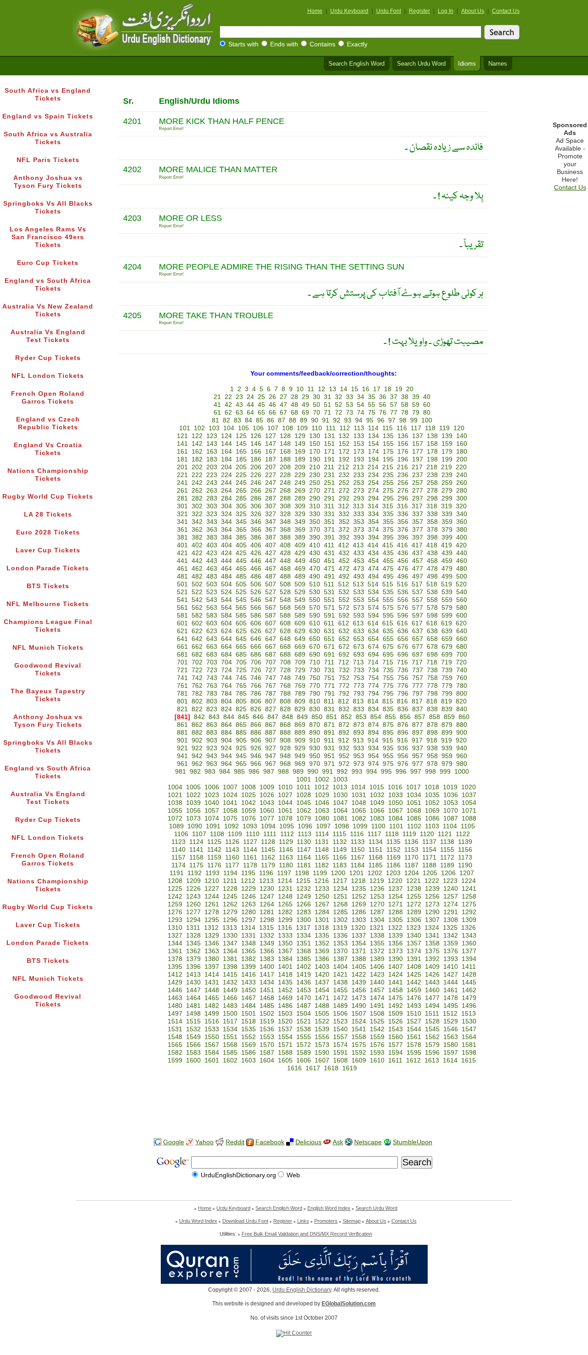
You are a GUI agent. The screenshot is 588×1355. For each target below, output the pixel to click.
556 (402, 599)
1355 (377, 943)
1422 (358, 974)
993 (356, 771)
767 (270, 685)
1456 (358, 990)
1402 (303, 966)
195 (388, 459)
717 (417, 662)
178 (432, 451)
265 (241, 490)
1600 (193, 1060)
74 (360, 412)
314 (373, 506)
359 (446, 521)
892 (344, 732)
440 (461, 553)
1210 (211, 880)
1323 (413, 927)
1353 (340, 943)
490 (314, 576)
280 (461, 490)
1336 (340, 935)
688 (285, 654)
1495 (450, 1005)
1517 (230, 1021)
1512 (450, 1013)
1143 (232, 849)
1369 (322, 951)
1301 (322, 919)
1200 (338, 873)
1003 (340, 779)
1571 (285, 1044)
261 (182, 490)
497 (417, 576)
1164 (304, 857)
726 (255, 670)
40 (426, 397)
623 (211, 631)
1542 (377, 1029)
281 (182, 498)
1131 (322, 841)
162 (197, 451)
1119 (409, 834)
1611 (395, 1060)
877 (417, 724)
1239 (432, 888)
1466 (230, 998)
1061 (285, 810)
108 (287, 428)
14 (343, 389)
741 (182, 678)
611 (329, 623)
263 (211, 490)
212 (343, 467)
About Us (472, 11)
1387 (340, 959)
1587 (267, 1052)
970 (314, 763)
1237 (395, 888)
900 (461, 732)
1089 (176, 826)
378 (432, 529)
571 (329, 607)
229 (299, 475)
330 (314, 514)
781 (182, 693)
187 (270, 459)
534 (373, 592)
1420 (322, 974)
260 (461, 482)
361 (182, 529)
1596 (432, 1052)
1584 (211, 1052)
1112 (287, 834)
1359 (450, 943)
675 (388, 646)
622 (197, 631)
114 (373, 428)
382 (197, 537)
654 (373, 638)
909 (299, 740)
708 (285, 662)
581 (182, 615)
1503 (285, 1013)
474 (373, 568)
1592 (358, 1052)
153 (358, 443)
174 (373, 451)
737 (417, 670)
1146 (286, 849)
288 (285, 498)
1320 (358, 927)
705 (241, 662)
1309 (469, 919)
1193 (212, 873)
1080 (322, 818)
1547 (469, 1029)
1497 (175, 1013)
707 (270, 662)
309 (299, 506)
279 (446, 490)
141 (182, 443)
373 (358, 529)
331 (329, 514)
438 (432, 553)
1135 (393, 841)
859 (449, 717)
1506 (340, 1013)
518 (431, 584)
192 (344, 459)
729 (299, 670)
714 (373, 662)
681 (182, 654)
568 (285, 607)
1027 (285, 795)
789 (299, 693)
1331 (248, 935)
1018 (431, 787)
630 (314, 631)
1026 (267, 795)
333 (358, 514)
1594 (395, 1052)
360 (461, 521)
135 (388, 436)
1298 (267, 919)
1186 (393, 865)
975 (388, 763)
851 (331, 717)
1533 (211, 1029)
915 (387, 740)
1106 (181, 834)
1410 (450, 966)
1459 (414, 990)
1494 (432, 1005)
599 (446, 615)
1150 (358, 849)
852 (346, 717)
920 (461, 740)
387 (270, 537)
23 (239, 397)
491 (329, 576)
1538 (303, 1029)
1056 (193, 810)
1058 (230, 810)
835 (388, 709)
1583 (193, 1052)
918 (431, 740)
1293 (175, 919)
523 (211, 592)
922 (197, 748)
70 (316, 412)
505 (241, 584)
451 (329, 560)
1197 (284, 873)
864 (226, 724)
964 (226, 763)
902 (197, 740)
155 (388, 443)
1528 (432, 1021)
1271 (395, 904)
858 (434, 717)
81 (215, 420)
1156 (465, 849)
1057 (211, 810)
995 (386, 771)
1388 (358, 959)
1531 (175, 1029)
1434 (267, 982)
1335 (322, 935)
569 (299, 607)
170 (314, 451)
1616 (294, 1068)
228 (285, 475)
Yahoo (204, 1142)
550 (314, 599)
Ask (338, 1142)
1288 (395, 912)
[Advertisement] (294, 1101)
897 (417, 732)
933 (358, 748)
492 (344, 576)
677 (417, 646)
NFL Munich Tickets (48, 647)
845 (243, 717)
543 (211, 599)
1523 (340, 1021)
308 (285, 506)
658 (432, 638)
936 (402, 748)
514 (373, 584)
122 (197, 436)
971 (329, 763)
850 (316, 717)
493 (358, 576)
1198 (302, 873)
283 (211, 498)
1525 (377, 1021)
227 (270, 475)
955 (388, 756)
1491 (377, 1005)
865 (241, 724)
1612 (413, 1060)
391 (329, 537)
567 (270, 607)
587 (270, 615)
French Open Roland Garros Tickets (48, 397)
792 (344, 693)
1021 (175, 795)
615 (387, 623)
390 (314, 537)
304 (226, 506)
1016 (395, 787)
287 (270, 498)
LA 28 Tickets (48, 514)
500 (461, 576)
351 (329, 521)
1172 (447, 857)
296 (402, 498)
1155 (447, 849)
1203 (393, 873)
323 (211, 514)
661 (182, 646)
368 (285, 529)
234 (373, 475)
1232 (303, 888)
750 (314, 678)
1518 (248, 1021)
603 (211, 623)
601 (182, 623)
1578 (414, 1044)
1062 (303, 810)
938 (432, 748)
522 (197, 592)
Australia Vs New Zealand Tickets (47, 310)
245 (241, 482)
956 (402, 756)
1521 (303, 1021)
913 (358, 740)
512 (343, 584)
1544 (414, 1029)
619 (446, 623)
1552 (248, 1037)
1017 (413, 787)
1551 (230, 1037)
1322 (395, 927)
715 (387, 662)
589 (299, 615)
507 (270, 584)
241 (182, 482)
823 (211, 709)
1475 (395, 998)
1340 (414, 935)
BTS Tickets (48, 586)
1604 (267, 1060)
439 (446, 553)
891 (329, 732)
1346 (211, 943)
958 (432, 756)
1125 (214, 841)
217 (417, 467)
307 (270, 506)
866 (255, 724)
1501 (248, 1013)
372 (344, 529)
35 (371, 397)
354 (373, 521)
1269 (358, 904)
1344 (175, 943)
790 (314, 693)
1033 (395, 795)
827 (270, 709)
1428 (469, 974)
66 (272, 412)
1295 (211, 919)
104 (228, 428)
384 (226, 537)
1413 (193, 974)
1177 (232, 865)
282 (197, 498)
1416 (248, 974)
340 (461, 514)
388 (285, 537)
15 (354, 389)
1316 (284, 927)
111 (331, 428)
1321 (376, 927)
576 (402, 607)
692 (344, 654)
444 (226, 560)
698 (432, 654)
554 (373, 599)
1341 (432, 935)
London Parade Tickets (47, 568)
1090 (194, 826)
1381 (230, 959)
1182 (322, 865)
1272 (414, 904)
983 (209, 771)
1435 (285, 982)
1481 (193, 1005)
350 (314, 521)
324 (226, 514)
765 (241, 685)
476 (402, 568)
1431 (211, 982)
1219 (376, 880)
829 (299, 709)
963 (211, 763)
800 (461, 693)
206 (255, 467)
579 (446, 607)
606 (255, 623)
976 (402, 763)
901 (182, 740)
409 (299, 545)
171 (329, 451)
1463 (175, 998)
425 (241, 553)
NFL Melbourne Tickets (47, 604)
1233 (322, 888)
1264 (267, 904)
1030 (340, 795)
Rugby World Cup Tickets (47, 496)
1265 (285, 904)
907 (270, 740)
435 (388, 553)
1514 (175, 1021)
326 (255, 514)
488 (285, 576)
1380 (211, 959)
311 (329, 506)
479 (446, 568)
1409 (432, 966)
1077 (267, 818)
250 (314, 482)
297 (417, 498)
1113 (304, 834)
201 (182, 467)
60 (426, 404)
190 (314, 459)
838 (432, 709)
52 (338, 404)
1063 (322, 810)
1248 (285, 896)
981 (180, 771)
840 (461, 709)
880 (461, 724)
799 (446, 693)
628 (285, 631)
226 (255, 475)
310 (314, 506)
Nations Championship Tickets (48, 474)
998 (430, 771)
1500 (230, 1013)
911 (329, 740)
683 (211, 654)
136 (402, 436)
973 (358, 763)
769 (299, 685)
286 (255, 498)
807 (270, 701)
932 (344, 748)
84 (248, 420)
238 (432, 475)
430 (314, 553)
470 (314, 568)
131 (329, 436)
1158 (196, 857)
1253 (377, 896)
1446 (175, 990)
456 (402, 560)
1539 (322, 1029)
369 (299, 529)
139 (446, 436)
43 (239, 404)
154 (373, 443)
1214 (284, 880)
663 (211, 646)
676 (402, 646)
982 (195, 771)
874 (373, 724)
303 (211, 506)
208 (285, 467)
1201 (356, 873)
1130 (304, 841)
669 (299, 646)
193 (358, 459)
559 (446, 599)
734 (373, 670)
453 (358, 560)
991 (327, 771)
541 (182, 599)
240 (461, 475)
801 (182, 701)
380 (461, 529)
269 (299, 490)
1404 (340, 966)
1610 (377, 1060)
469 (299, 568)
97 (392, 420)
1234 (340, 888)
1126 (232, 841)
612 (343, 623)
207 (270, 467)
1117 (374, 834)
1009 (267, 787)
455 (388, 560)
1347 (230, 943)
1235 (358, 888)
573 (358, 607)
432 (344, 553)
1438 (340, 982)
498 (432, 576)
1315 (266, 927)
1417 (267, 974)
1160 (232, 857)
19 (398, 389)
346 (255, 521)
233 (358, 475)
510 (314, 584)
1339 (395, 935)
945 (241, 756)
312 (343, 506)
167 (270, 451)
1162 (268, 857)
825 (241, 709)
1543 (395, 1029)
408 (285, 545)
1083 (377, 818)
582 (197, 615)
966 (255, 763)
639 (446, 631)
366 (255, 529)
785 (241, 693)
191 (329, 459)
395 (388, 537)
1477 (432, 998)
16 (365, 389)
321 (182, 514)
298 (432, 498)
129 (299, 436)
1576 (377, 1044)
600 (461, 615)
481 (182, 576)
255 (388, 482)
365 (241, 529)
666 (255, 646)
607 (270, 623)
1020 (468, 787)
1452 (285, 990)
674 (373, 646)
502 (197, 584)
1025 (248, 795)
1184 (358, 865)
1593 (377, 1052)
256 (402, 482)
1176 (214, 865)
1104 (450, 826)
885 (241, 732)
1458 (395, 990)
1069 (432, 810)
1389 (377, 959)
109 (302, 428)
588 (285, 615)
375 (388, 529)
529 (299, 592)
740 (461, 670)
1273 (432, 904)
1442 (414, 982)
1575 (358, 1044)
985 (239, 771)
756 (402, 678)
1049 (377, 802)
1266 (303, 904)
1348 (248, 943)
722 (197, 670)
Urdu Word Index (198, 1221)
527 (270, 592)
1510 (414, 1013)
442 (197, 560)
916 (402, 740)
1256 (432, 896)
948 (285, 756)
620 (461, 623)
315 (387, 506)
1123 (178, 841)
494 (373, 576)
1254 (395, 896)
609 (299, 623)
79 (415, 412)
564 (226, 607)
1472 (340, 998)
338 (432, 514)
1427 (450, 974)
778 (432, 685)
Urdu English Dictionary (301, 1290)
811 (329, 701)
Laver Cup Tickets (48, 550)
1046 (322, 802)
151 (329, 443)
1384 (285, 959)
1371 (358, 951)
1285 (340, 912)
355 (388, 521)
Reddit (235, 1142)
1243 (193, 896)
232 (344, 475)
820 (461, 701)
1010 (285, 787)
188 (285, 459)
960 (461, 756)
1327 (175, 935)
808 (285, 701)
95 (369, 420)
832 (344, 709)
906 (255, 740)
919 (446, 740)
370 (314, 529)
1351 (303, 943)
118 (430, 428)
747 (270, 678)
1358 (432, 943)
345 (241, 521)
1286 (358, 912)
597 (417, 615)
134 (373, 436)
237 (417, 475)
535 (388, 592)
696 (402, 654)
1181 (304, 865)
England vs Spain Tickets (47, 116)
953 (358, 756)
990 (312, 771)
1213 (266, 880)
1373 (395, 951)
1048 (358, 802)
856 (405, 717)
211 (329, 467)
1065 (358, 810)
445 (241, 560)
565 (241, 607)
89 (303, 420)
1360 (469, 943)
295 (388, 498)
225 (241, 475)
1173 (465, 857)
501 (182, 584)
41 (217, 404)
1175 (196, 865)
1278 (211, 912)
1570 (267, 1044)
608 (285, 623)
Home (314, 11)
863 (211, 724)
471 (329, 568)
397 (417, 537)
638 (432, 631)
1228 (230, 888)
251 (329, 482)
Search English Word (356, 64)
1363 (211, 951)
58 (404, 404)
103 (214, 428)
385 (241, 537)
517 (417, 584)
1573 (322, 1044)
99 (414, 420)
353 (358, 521)
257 (417, 482)
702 (197, 662)
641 (182, 638)
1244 (211, 896)
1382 (248, 959)
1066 (377, 810)
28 (294, 397)
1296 (230, 919)
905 (241, 740)
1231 (285, 888)
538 (432, 592)
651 (329, 638)
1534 (230, 1029)
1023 (211, 795)
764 (226, 685)
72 (338, 412)
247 (270, 482)
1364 (230, 951)
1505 (322, 1013)
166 (255, 451)
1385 (303, 959)
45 (261, 404)
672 (344, 646)
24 (250, 397)
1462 (469, 990)
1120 (427, 834)
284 (226, 498)
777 (417, 685)
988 (283, 771)
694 (373, 654)
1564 (469, 1037)
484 (226, 576)
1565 (175, 1044)
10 (300, 389)
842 (199, 717)
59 (415, 404)
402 (197, 545)
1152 (393, 849)
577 (417, 607)
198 (432, 459)
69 (305, 412)
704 (226, 662)
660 (461, 638)
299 (446, 498)
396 (402, 537)
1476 (414, 998)
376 (402, 529)
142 (197, 443)
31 (327, 397)
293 (358, 498)
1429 (175, 982)
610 (314, 623)
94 (358, 420)
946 (255, 756)
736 (402, 670)
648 (285, 638)
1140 (178, 849)
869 (299, 724)
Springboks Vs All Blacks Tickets (48, 207)
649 (299, 638)
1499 (211, 1013)
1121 (445, 834)
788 (285, 693)
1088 (469, 818)
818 (431, 701)
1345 (193, 943)
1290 (432, 912)
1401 (285, 966)
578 (432, 607)
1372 (377, 951)
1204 (411, 873)
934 (373, 748)
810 (314, 701)
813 (358, 701)
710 (314, 662)
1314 (248, 927)
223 (211, 475)
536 (402, 592)
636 (402, 631)
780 (461, 685)
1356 (395, 943)
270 (314, 490)
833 (358, 709)
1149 (340, 849)
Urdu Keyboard (349, 11)
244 (226, 482)
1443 (432, 982)
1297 (248, 919)
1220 (395, 880)
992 (342, 771)
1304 (377, 919)
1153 (411, 849)
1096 (305, 826)
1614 (450, 1060)
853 (361, 717)
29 (305, 397)
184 (226, 459)
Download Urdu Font (245, 1221)
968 (285, 763)
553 (358, 599)
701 (182, 662)
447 (270, 560)
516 (402, 584)
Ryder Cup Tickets (48, 357)
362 (197, 529)
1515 (193, 1021)
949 (299, 756)
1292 (469, 912)
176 (402, 451)
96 (380, 420)
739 (446, 670)
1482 (211, 1005)
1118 (392, 834)
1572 (303, 1044)
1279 (230, 912)
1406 (377, 966)
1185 (375, 865)
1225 (175, 888)
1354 (358, 943)
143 (211, 443)
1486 (285, 1005)
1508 (377, 1013)
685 (241, 654)
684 (226, 654)
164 (226, 451)
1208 (175, 880)
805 (241, 701)
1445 (469, 982)
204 (226, 467)
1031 (358, 795)
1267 (322, 904)
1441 (395, 982)
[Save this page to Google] (157, 1142)
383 (211, 537)
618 (431, 623)
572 (344, 607)
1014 (358, 787)
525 (241, 592)
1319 (340, 927)
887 (270, 732)
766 (255, 685)
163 (211, 451)
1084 (395, 818)
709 (299, 662)
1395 (175, 966)
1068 (414, 810)
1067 (395, 810)
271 (329, 490)
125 (241, 436)
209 (299, 467)
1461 (450, 990)
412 (343, 545)
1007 (230, 787)
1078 (285, 818)
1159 (214, 857)
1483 (230, 1005)
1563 (450, 1037)
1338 (377, 935)
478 (432, 568)
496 (402, 576)
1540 (340, 1029)
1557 (340, 1037)
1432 (230, 982)
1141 (196, 849)
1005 (193, 787)
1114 (322, 834)
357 (417, 521)
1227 (211, 888)
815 (387, 701)
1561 (414, 1037)
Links (303, 1221)
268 (285, 490)
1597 (450, 1052)
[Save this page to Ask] (327, 1142)
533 (358, 592)
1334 (303, 935)
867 (270, 724)
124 (226, 436)
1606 (303, 1060)
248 (285, 482)
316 (402, 506)
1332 (267, 935)
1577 (395, 1044)
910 (314, 740)
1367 (285, 951)
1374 (414, 951)
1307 (432, 919)
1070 (450, 810)
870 (314, 724)
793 (358, 693)
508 (285, 584)
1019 (450, 787)
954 (373, 756)
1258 (469, 896)
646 (255, 638)
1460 (432, 990)
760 (461, 678)
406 (255, 545)
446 (255, 560)
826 (255, 709)
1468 (267, 998)
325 (241, 514)
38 (404, 397)
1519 (267, 1021)
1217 (340, 880)
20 (409, 389)
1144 (250, 849)
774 (373, 685)
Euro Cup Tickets (48, 262)
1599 (175, 1060)
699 (446, 654)
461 (182, 568)
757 (417, 678)
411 (329, 545)
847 (272, 717)
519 (446, 584)
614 (373, 623)
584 (226, 615)
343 (211, 521)
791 (329, 693)
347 (270, 521)
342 (197, 521)
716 (402, 662)
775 (388, 685)
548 (285, 599)
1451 (267, 990)
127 (270, 436)
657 (417, 638)
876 (402, 724)
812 (343, 701)
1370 (340, 951)
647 (270, 638)
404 (226, 545)
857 (419, 717)
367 (270, 529)
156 (402, 443)
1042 (248, 802)
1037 (469, 795)
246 (255, 482)
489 (299, 576)
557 (417, 599)
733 (358, 670)
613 (358, 623)
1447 (193, 990)
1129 (286, 841)
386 (255, 537)
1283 (303, 912)
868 (285, 724)
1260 (193, 904)
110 (316, 428)
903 (211, 740)
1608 (340, 1060)
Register (419, 11)
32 (338, 397)
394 (373, 537)
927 (270, 748)
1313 (229, 927)
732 (344, 670)
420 (461, 545)
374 (373, 529)
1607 (322, 1060)
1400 (267, 966)
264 (226, 490)
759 (446, 678)
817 (417, 701)
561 (182, 607)
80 (426, 412)
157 (417, 443)
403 (211, 545)
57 (393, 404)
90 (314, 420)
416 (402, 545)
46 (272, 404)
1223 (450, 880)
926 (255, 748)
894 (373, 732)
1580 (450, 1044)
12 (321, 389)
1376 (450, 951)
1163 (286, 857)
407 (270, 545)
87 (281, 420)
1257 (450, 896)
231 (329, 475)
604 (226, 623)
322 (197, 514)
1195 (248, 873)
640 (461, 631)
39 (415, 397)
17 (376, 389)
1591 (340, 1052)
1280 (248, 912)
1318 (321, 927)
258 (432, 482)
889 (299, 732)
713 (358, 662)
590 (314, 615)
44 (250, 404)
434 (373, 553)
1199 (320, 873)
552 (344, 599)
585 (241, 615)
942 (197, 756)
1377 (469, 951)
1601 (211, 1060)
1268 (340, 904)
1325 (450, 927)
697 (417, 654)
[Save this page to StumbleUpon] (387, 1142)
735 (388, 670)
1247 (267, 896)
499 (446, 576)
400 (461, 537)
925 (241, 748)
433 (358, 553)
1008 (248, 787)
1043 (267, 802)
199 (446, 459)
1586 (248, 1052)
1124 (196, 841)
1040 (211, 802)
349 (299, 521)
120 (458, 428)
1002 (322, 779)
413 (358, 545)
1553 (267, 1037)
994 (371, 771)
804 (226, 701)
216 (402, 467)
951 (329, 756)
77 (393, 412)
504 (226, 584)
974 (373, 763)
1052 (432, 802)
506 (255, 584)
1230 (267, 888)
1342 (450, 935)
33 (349, 397)
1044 (285, 802)
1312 (211, 927)
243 (211, 482)
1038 (175, 802)
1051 (414, 802)
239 (446, 475)
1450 (248, 990)
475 (388, 568)
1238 (414, 888)
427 (270, 553)
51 (327, 404)
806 (255, 701)
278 (432, 490)
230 (314, 475)
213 (358, 467)
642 (197, 638)
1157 (178, 857)
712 (343, 662)
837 (417, 709)
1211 (230, 880)
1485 (267, 1005)
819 (446, 701)
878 (432, 724)
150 (314, 443)
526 (255, 592)
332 (344, 514)
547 (270, 599)
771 (329, 685)
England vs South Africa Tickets (48, 284)
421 (182, 553)
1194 (230, 873)
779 (446, 685)
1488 (322, 1005)
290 (314, 498)
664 (226, 646)
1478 (450, 998)
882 (197, 732)
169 (299, 451)
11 (310, 389)
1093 (250, 826)
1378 (175, 959)
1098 (341, 826)
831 (329, 709)
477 (417, 568)
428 (285, 553)
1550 (211, 1037)
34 (360, 397)
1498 (193, 1013)
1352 (322, 943)
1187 (411, 865)
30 (316, 397)
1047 (340, 802)
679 (446, 646)
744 (226, 678)
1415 (230, 974)
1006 (211, 787)
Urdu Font (388, 11)
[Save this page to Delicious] (290, 1142)
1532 (193, 1029)
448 (285, 560)
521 (182, 592)
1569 (248, 1044)
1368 (303, 951)
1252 (358, 896)
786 (255, 693)
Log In (445, 11)
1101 (396, 826)
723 (211, 670)
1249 (303, 896)
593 (358, 615)
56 (382, 404)
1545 (432, 1029)
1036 (450, 795)
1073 (193, 818)
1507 (358, 1013)
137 (417, 436)
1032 (377, 795)
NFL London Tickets (47, 375)
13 (332, 389)
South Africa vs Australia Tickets (48, 138)
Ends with (284, 44)
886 (255, 732)
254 (373, 482)
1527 (414, 1021)
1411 (469, 966)
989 (298, 771)
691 (329, 654)
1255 (414, 896)
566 (255, 607)
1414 (211, 974)
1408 (414, 966)
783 (211, 693)
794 (373, 693)
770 (314, 685)
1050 (395, 802)
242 (197, 482)
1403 (322, 966)
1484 (248, 1005)
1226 (193, 888)
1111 (270, 834)
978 (432, 763)
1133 (358, 841)
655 (388, 638)
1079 (303, 818)
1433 (248, 982)
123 (211, 436)
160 (461, 443)
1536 (267, 1029)
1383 (267, 959)
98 (403, 420)
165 (241, 451)
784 (226, 693)
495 (388, 576)
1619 (349, 1068)
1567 (211, 1044)
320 (461, 506)
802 (197, 701)
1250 (322, 896)
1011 (303, 787)
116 (401, 428)
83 (237, 420)
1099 (360, 826)
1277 (193, 912)
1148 (322, 849)
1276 (175, 912)
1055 (175, 810)
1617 (312, 1068)
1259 (175, 904)
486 (255, 576)
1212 (248, 880)
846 (258, 717)
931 (329, 748)
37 (393, 397)
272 (344, 490)
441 (182, 560)
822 (197, 709)
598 (432, 615)
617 (417, 623)
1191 (177, 873)
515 (387, 584)
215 (387, 467)
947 (270, 756)
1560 (395, 1037)
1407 (395, 966)
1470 (303, 998)
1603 (248, 1060)
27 (283, 397)
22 (228, 397)
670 (314, 646)
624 (226, 631)
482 (197, 576)
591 (329, 615)
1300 (303, 919)
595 (388, 615)
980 (461, 763)
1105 (468, 826)
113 (359, 428)
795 (388, 693)
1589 (303, 1052)
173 (358, 451)
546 (255, 599)
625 (241, 631)
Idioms (467, 64)
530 (314, 592)
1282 (285, 912)
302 (197, 506)
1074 (211, 818)
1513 (468, 1013)
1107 (199, 834)
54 (360, 404)
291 (329, 498)
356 (402, 521)
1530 (469, 1021)
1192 (194, 873)
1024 (230, 795)
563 (211, 607)
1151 (375, 849)
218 (431, 467)
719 (446, 662)
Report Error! (171, 128)
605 (241, 623)
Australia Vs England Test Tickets (48, 336)
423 (211, 553)
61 (217, 412)
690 (314, 654)
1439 (358, 982)
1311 (193, 927)
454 (373, 560)
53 (349, 404)
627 (270, 631)
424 (226, 553)
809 (299, 701)
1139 (465, 841)
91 (325, 420)
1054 (469, 802)
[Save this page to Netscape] (348, 1142)
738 (432, 670)
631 (329, 631)
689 (299, 654)
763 (211, 685)
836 (402, 709)
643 (211, 638)
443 (211, 560)
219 (446, 467)
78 (404, 412)
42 (228, 404)
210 (314, 467)
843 (214, 717)
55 (371, 404)
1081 (340, 818)
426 (255, 553)
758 (432, 678)
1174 (178, 865)
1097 (323, 826)
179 (446, 451)
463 (211, 568)
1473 (358, 998)
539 (446, 592)
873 (358, 724)
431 (329, 553)
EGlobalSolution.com (349, 1303)
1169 (393, 857)
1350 (285, 943)
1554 (285, 1037)
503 (211, 584)
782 (197, 693)
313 (358, 506)
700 (461, 654)
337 (417, 514)
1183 (340, 865)
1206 (448, 873)
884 (226, 732)
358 (432, 521)
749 (299, 678)
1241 (469, 888)
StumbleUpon (412, 1142)
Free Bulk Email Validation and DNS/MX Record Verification (307, 1234)
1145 (268, 849)
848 (287, 717)
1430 (193, 982)
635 (388, 631)
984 (224, 771)
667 (270, 646)
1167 (358, 857)
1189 (447, 865)
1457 (377, 990)
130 (314, 436)
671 (329, 646)
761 (182, 685)
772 (344, 685)
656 (402, 638)
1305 (395, 919)
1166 (340, 857)
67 (283, 412)
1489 (340, 1005)
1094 (268, 826)
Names (497, 64)
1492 (395, 1005)
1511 (432, 1013)
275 (388, 490)
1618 (331, 1068)
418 (431, 545)
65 (261, 412)
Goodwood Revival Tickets (47, 669)
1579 (432, 1044)
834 (373, 709)
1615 (468, 1060)
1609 (358, 1060)
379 (446, 529)
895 (388, 732)
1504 (303, 1013)
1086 (432, 818)
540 (461, 592)
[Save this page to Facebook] (250, 1142)
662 (197, 646)
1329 (211, 935)
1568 (230, 1044)
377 (417, 529)
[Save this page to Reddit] (219, 1142)
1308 (450, 919)
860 (463, 717)
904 (226, 740)
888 (285, 732)
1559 (377, 1037)
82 (226, 420)
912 (343, 740)
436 (402, 553)
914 (373, 740)
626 (255, 631)
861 (182, 724)
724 (226, 670)
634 (373, 631)
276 (402, 490)
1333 (285, 935)
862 (197, 724)
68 (294, 412)
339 (446, 514)
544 (226, 599)
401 (182, 545)
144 (226, 443)
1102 (414, 826)
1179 (268, 865)
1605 (285, 1060)
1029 (322, 795)
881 (182, 732)
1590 (322, 1052)
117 (416, 428)
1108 (217, 834)
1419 (303, 974)
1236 (377, 888)
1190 (465, 865)
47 (283, 404)
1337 (358, 935)
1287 (377, 912)
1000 (461, 771)
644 (226, 638)
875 (388, 724)
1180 (286, 865)
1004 (175, 787)
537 (417, 592)
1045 (303, 802)
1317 (303, 927)
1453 (303, 990)
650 (314, 638)
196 (402, 459)
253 (358, 482)
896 (402, 732)
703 (211, 662)
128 (285, 436)
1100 (378, 826)
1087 (450, 818)
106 (258, 428)
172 (344, 451)
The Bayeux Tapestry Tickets (48, 695)
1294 (193, 919)
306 (255, 506)
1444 (450, 982)
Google (173, 1142)
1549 (193, 1037)
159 (446, 443)
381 (182, 537)
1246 (248, 896)
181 (182, 459)
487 (270, 576)
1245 (230, 896)
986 (254, 771)
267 (270, 490)
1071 (469, 810)
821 (182, 709)
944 (226, 756)
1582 (175, 1052)
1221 (413, 880)
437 (417, 553)
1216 (321, 880)
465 (241, 568)
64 (250, 412)
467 (270, 568)
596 (402, 615)
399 (446, 537)
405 (241, 545)
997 (415, 771)
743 (211, 678)
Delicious (308, 1142)
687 (270, 654)
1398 (230, 966)
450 (314, 560)
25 (261, 397)
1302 (340, 919)
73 (349, 412)
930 (314, 748)
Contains (322, 44)
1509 (395, 1013)
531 (329, 592)
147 (270, 443)
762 (197, 685)
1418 (285, 974)
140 (461, 436)
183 (211, 459)
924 (226, 748)
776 (402, 685)
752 (344, 678)
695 (388, 654)
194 (373, 459)
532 (344, 592)
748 (285, 678)
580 (461, 607)
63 (239, 412)
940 (461, 748)
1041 (230, 802)
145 (241, 443)
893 (358, 732)
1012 (321, 787)
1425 (414, 974)
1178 (250, 865)
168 (285, 451)
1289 (414, 912)
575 (388, 607)
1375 (432, 951)
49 (305, 404)
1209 (193, 880)
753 (358, 678)
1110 (253, 834)
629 (299, 631)
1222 (431, 880)
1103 (432, 826)
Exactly (357, 44)
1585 (230, 1052)
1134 (375, 841)
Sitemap (352, 1221)
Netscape (368, 1142)
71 (327, 412)
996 (401, 771)
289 (299, 498)
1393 (450, 959)
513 (358, 584)
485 (241, 576)
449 (299, 560)
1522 (322, 1021)
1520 (285, 1021)
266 (255, 490)
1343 (469, 935)
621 (182, 631)
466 (255, 568)
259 (446, 482)
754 (373, 678)
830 (314, 709)
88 (292, 420)
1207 (466, 873)
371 (329, 529)
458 (432, 560)
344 (226, 521)
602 (197, 623)
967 (270, 763)
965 (241, 763)
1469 (285, 998)
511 (329, 584)
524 (226, 592)
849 (302, 717)
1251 (340, 896)
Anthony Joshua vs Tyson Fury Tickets (48, 181)
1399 (248, 966)
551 (329, 599)
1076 (248, 818)
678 (432, 646)
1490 (358, 1005)
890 (314, 732)
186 (255, 459)
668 (285, 646)
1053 (450, 802)
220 (461, 467)
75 (371, 412)
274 (373, 490)
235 (388, 475)
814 (373, 701)
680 (461, 646)
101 (184, 428)
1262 (230, 904)
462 (197, 568)
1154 (429, 849)
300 (461, 498)
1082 (358, 818)
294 (373, 498)
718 (431, 662)
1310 (175, 927)
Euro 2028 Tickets (48, 532)
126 (255, 436)
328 (285, 514)
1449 (230, 990)
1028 (303, 795)
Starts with (243, 44)
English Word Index (329, 1208)
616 (402, 623)
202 (197, 467)
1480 (175, 1005)
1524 (358, 1021)
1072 (175, 818)
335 (388, 514)
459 (446, 560)
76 (382, 412)
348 (285, 521)
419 (446, 545)
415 (387, 545)
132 (344, 436)
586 (255, 615)
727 (270, 670)
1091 (213, 826)
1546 (450, 1029)
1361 (175, 951)
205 (241, 467)
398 (432, 537)
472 (344, 568)
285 (241, 498)
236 (402, 475)
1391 (414, 959)
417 (417, 545)
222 (197, 475)
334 (373, 514)
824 (226, 709)
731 (329, 670)
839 (446, 709)
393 (358, 537)
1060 (267, 810)
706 (255, 662)
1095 (286, 826)
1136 (411, 841)
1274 (450, 904)
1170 (411, 857)
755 (388, 678)
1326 (468, 927)
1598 (469, 1052)
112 (344, 428)
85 (259, 420)
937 (417, 748)
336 (402, 514)
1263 (248, 904)
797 (417, 693)
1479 (469, 998)
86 (270, 420)
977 (417, 763)
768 (285, 685)
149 (299, 443)
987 (268, 771)
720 (461, 662)
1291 (450, 912)
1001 (303, 779)
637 (417, 631)
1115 (339, 834)
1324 (431, 927)
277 (417, 490)
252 (344, 482)
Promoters (326, 1221)
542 (197, 599)
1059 (248, 810)
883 (211, 732)
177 (417, 451)
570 (314, 607)
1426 (432, 974)
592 (344, 615)
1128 (268, 841)
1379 (193, 959)
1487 (303, 1005)
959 (446, 756)
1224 (468, 880)
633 (358, 631)
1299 (285, 919)
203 (211, 467)
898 (432, 732)
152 (344, 443)
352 (344, 521)
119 (444, 428)
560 (461, 599)
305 (241, 506)
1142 (214, 849)
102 (199, 428)
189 (299, 459)
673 (358, 646)
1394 (469, 959)
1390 (395, 959)
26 (272, 397)
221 (182, 475)
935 (388, 748)
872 (344, 724)
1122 (463, 834)
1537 (285, 1029)
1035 (432, 795)
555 (388, 599)
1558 (358, 1037)
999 (445, 771)
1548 (175, 1037)
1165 (322, 857)
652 (344, 638)
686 (255, 654)
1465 (211, 998)
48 (294, 404)
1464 (193, 998)
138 (432, 436)
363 (211, 529)
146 (255, 443)
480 (461, 568)
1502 (267, 1013)
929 (299, 748)
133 (358, 436)
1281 (267, 912)
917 (417, 740)
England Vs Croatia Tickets (48, 449)
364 (226, 529)
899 (446, 732)
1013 (340, 787)
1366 (267, 951)
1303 (358, 919)
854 (375, 717)
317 (417, 506)
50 (316, 404)
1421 (340, 974)
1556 (322, 1037)
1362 (193, 951)
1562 (432, 1037)
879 (446, 724)
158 (432, 443)
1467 (248, 998)
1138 (447, 841)
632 (344, 631)
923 (211, 748)
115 (387, 428)
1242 (175, 896)
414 (373, 545)
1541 (358, 1029)
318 (431, 506)
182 (197, 459)
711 (329, 662)
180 (461, 451)
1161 (250, 857)
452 (344, 560)
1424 (395, 974)
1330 (230, 935)
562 (197, 607)
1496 (469, 1005)
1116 (357, 834)
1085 (414, 818)
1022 (193, 795)
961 (182, 763)
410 (314, 545)
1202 (375, 873)
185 (241, 459)
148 (285, 443)
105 (243, 428)
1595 (414, 1052)
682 (197, 654)
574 (373, 607)
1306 (414, 919)
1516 (211, 1021)
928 (285, 748)
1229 (248, 888)
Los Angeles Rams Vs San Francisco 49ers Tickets (48, 237)
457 (417, 560)
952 (344, 756)
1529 (450, 1021)
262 (197, 490)
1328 (193, 935)
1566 (193, 1044)
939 (446, 748)
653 (358, 638)
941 (182, 756)
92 (336, 420)
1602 (230, 1060)
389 (299, 537)
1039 (193, 802)
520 (461, 584)
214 (373, 467)
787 (270, 693)
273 (358, 490)
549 (299, 599)
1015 (376, 787)
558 (432, 599)
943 (211, 756)
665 (241, 646)
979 (446, 763)
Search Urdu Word (421, 64)
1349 (267, 943)
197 (417, 459)
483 (211, 576)
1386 (322, 959)
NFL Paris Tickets (48, 160)
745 (241, 678)
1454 (322, 990)
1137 (429, 841)
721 (182, 670)
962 (197, 763)
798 (432, 693)
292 (344, 498)
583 (211, 615)
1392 (432, 959)
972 (344, 763)
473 (358, 568)
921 (182, 748)
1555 (303, 1037)
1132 (340, 841)
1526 (395, 1021)
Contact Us (506, 11)
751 (329, 678)
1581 (469, 1044)
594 (373, 615)
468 (285, 568)
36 (382, 397)
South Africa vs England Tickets (48, 94)
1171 (429, 857)
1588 (285, 1052)
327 (270, 514)
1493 (414, 1005)
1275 (469, 904)
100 (426, 420)
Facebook (269, 1142)
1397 (211, 966)
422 (197, 553)
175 (388, 451)
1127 (250, 841)
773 (358, 685)
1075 (230, 818)
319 (446, 506)
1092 (231, 826)
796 (402, 693)
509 (299, 584)
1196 (266, 873)
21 (217, 397)
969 (299, 763)
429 (299, 553)
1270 (377, 904)
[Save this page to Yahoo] (189, 1142)
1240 (450, 888)
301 (182, 506)
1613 (431, 1060)
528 (285, 592)
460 (461, 560)
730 (314, 670)
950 (314, 756)
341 (182, 521)
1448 (211, 990)
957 (417, 756)
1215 (303, 880)
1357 (414, 943)
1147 (304, 849)
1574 (340, 1044)
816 (402, 701)
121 (182, 436)
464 (226, 568)
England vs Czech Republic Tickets (48, 423)
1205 (430, 873)
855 (390, 717)
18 (387, 389)
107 (272, 428)
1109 (235, 834)
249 (299, 482)
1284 (322, 912)
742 (197, 678)
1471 (322, 998)
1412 (175, 974)
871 (329, 724)
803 (211, 701)
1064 (340, 810)
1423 (377, 974)
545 (241, 599)
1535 (248, 1029)
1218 (358, 880)
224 (226, 475)
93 (347, 420)
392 (344, 537)
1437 (322, 982)
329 (299, 514)
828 (285, 709)
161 (182, 451)
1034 (414, 795)
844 (228, 717)
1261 (211, 904)
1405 (358, 966)
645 (241, 638)
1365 (248, 951)
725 (241, 670)
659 (446, 638)
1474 (377, 998)
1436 (303, 982)
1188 (429, 865)
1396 (193, 966)
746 (255, 678)
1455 (340, 990)
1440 (377, 982)
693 (358, 654)
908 (285, 740)
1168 (375, 857)
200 (461, 459)
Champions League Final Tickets (48, 625)
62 (228, 412)
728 (285, 670)
